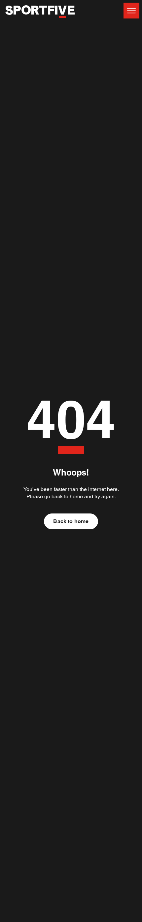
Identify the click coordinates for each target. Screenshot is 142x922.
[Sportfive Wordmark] (40, 21)
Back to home (71, 521)
